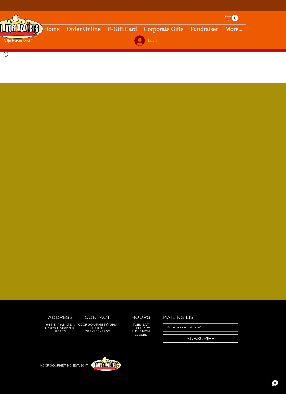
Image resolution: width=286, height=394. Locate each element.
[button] (232, 18)
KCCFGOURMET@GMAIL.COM (98, 326)
